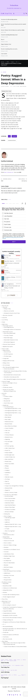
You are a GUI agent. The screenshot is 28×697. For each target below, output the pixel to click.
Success (7, 474)
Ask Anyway (23, 180)
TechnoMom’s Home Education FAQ (11, 377)
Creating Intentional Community (9, 613)
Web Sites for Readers (8, 567)
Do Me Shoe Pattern (9, 496)
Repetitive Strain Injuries (8, 346)
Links (10, 674)
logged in (9, 188)
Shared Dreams (6, 569)
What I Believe (5, 641)
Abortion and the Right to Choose (10, 383)
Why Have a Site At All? (8, 315)
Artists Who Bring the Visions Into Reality (12, 571)
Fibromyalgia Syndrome (8, 325)
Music (4, 395)
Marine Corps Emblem (9, 463)
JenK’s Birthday (5, 672)
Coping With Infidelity (7, 611)
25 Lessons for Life (8, 538)
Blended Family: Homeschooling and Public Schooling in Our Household (15, 372)
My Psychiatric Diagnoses (9, 342)
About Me (5, 307)
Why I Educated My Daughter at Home (11, 367)
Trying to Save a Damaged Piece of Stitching (14, 485)
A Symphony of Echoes (9, 277)
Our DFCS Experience (8, 354)
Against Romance (6, 602)
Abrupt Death (5, 583)
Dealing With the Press (7, 590)
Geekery (11, 659)
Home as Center (5, 348)
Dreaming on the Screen (9, 575)
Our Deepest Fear (7, 560)
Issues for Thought (6, 381)
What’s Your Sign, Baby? (10, 531)
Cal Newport (4, 266)
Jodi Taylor (6, 278)
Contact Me (4, 317)
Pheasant (7, 468)
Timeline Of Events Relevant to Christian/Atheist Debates (15, 646)
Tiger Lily (7, 481)
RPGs (2, 660)
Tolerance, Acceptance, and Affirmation (11, 634)
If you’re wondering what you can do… (9, 49)
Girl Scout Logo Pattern (9, 500)
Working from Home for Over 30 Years (12, 313)
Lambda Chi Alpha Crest (10, 457)
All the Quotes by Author (9, 534)
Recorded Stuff (7, 400)
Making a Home (6, 362)
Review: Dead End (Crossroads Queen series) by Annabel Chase (13, 25)
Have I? (2, 39)
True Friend (7, 483)
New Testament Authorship (9, 644)
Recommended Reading (8, 626)
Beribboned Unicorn (9, 421)
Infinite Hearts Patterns (9, 502)
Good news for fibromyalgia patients (9, 19)
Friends (3, 322)
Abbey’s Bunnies (8, 415)
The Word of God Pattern (10, 509)
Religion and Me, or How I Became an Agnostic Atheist (14, 642)
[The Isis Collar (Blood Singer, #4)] (2, 258)
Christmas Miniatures (9, 435)
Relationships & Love (6, 601)
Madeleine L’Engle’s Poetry (9, 556)
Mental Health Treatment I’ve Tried (11, 340)
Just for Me (4, 393)
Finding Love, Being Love (8, 619)
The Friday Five (5, 667)
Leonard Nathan (12, 140)
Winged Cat (7, 490)
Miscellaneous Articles (6, 582)
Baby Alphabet (8, 417)
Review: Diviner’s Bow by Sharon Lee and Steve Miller (13, 30)
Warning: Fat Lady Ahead (8, 389)
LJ (1, 72)
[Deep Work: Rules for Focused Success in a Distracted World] (2, 263)
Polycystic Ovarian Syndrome (9, 344)
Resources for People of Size (10, 391)
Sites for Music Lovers (8, 403)
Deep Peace (7, 519)
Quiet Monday (5, 663)
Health (15, 659)
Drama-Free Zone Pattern (10, 498)
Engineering (7, 439)
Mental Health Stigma (8, 337)
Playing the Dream (7, 579)
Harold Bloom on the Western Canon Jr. (12, 549)
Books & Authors (7, 542)
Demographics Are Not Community (10, 615)
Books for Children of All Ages (10, 545)
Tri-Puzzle (7, 528)
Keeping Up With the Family (8, 360)
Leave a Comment (23, 86)
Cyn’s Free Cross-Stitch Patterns (10, 494)
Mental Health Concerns (8, 331)
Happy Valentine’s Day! (6, 44)
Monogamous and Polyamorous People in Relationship (14, 622)
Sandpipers (7, 470)
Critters (2, 659)
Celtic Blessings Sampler (10, 517)
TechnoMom (14, 5)
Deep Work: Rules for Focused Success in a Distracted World (11, 263)
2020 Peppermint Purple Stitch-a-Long (13, 408)
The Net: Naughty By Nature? (9, 596)
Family (6, 659)
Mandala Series (8, 461)
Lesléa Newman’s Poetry (9, 554)
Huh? (6, 180)
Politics (15, 674)
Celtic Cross (7, 430)
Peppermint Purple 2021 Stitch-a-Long (13, 524)
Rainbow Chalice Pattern (10, 507)
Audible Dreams (7, 573)
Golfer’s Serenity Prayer (10, 448)
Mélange (6, 466)
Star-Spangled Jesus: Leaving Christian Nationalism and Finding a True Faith (12, 285)
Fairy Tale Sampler (9, 441)
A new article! (4, 53)
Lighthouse (7, 522)
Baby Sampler (8, 419)
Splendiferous (8, 472)
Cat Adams (6, 257)
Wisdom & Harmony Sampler (11, 492)
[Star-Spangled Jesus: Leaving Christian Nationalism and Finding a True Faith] (2, 286)
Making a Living (7, 308)
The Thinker (7, 479)
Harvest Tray (7, 450)
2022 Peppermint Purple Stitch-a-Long (13, 412)
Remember (6, 565)
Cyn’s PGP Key (5, 319)
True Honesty (6, 636)
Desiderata (6, 547)
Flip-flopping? (5, 678)
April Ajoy (3, 289)
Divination (5, 592)
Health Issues (5, 324)
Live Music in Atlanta (8, 396)
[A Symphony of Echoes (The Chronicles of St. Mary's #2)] (2, 280)
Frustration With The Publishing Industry (11, 594)
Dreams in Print (7, 577)
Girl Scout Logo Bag (9, 446)
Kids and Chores (7, 351)
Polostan (6, 270)
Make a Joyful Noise (9, 459)
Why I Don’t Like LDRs (7, 639)
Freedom (7, 443)
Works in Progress (7, 516)
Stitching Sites (7, 514)
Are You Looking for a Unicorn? (9, 605)
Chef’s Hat (7, 432)
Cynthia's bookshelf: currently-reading (11, 252)
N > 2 (4, 624)
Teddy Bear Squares (9, 477)
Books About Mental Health (9, 333)
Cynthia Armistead (5, 86)
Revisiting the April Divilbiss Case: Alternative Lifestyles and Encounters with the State (15, 629)
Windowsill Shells (8, 488)
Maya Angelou (7, 558)
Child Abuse (5, 385)
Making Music (7, 398)
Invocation (6, 551)
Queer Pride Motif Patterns (10, 505)
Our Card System (6, 365)
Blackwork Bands (8, 423)
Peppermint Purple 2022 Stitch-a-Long (13, 526)
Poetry (4, 72)
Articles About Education (9, 368)
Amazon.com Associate (9, 540)
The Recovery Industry (7, 387)
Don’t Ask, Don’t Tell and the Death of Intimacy (12, 617)
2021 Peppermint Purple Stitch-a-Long (13, 410)
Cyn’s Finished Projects (9, 406)
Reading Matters (6, 536)
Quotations (5, 533)
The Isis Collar (7, 255)
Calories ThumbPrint (9, 428)
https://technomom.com (8, 172)
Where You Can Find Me (9, 311)
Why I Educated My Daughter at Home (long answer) (15, 379)
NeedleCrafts (5, 405)
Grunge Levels (6, 358)
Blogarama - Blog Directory (14, 691)
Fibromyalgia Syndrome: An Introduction (12, 329)
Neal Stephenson (7, 272)
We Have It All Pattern (9, 511)
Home (18, 659)
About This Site (5, 305)
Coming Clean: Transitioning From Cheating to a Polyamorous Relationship (13, 608)
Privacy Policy (5, 599)
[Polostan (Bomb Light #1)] (2, 273)
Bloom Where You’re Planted (11, 426)
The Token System (7, 356)
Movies (24, 659)
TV (4, 660)
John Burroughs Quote (9, 454)
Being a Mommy (6, 350)
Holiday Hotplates (8, 452)
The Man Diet (5, 632)
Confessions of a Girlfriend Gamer (10, 588)
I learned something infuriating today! (9, 34)
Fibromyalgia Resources (9, 327)
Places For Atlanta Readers (9, 562)
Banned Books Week (7, 585)
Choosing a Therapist (8, 335)
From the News (4, 674)
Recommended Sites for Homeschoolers (12, 374)
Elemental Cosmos (9, 437)
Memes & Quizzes (7, 665)
